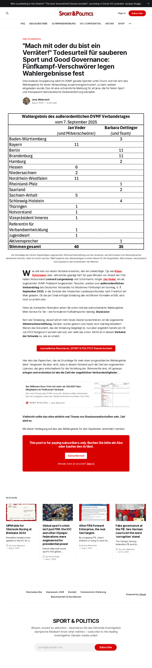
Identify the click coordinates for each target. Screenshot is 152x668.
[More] (130, 23)
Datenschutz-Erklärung (93, 592)
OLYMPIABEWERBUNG (64, 23)
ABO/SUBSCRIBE (38, 23)
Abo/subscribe (34, 592)
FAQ (23, 23)
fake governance (32, 39)
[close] (148, 3)
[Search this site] (7, 13)
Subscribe (137, 13)
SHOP (121, 23)
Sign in (122, 13)
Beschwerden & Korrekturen (66, 596)
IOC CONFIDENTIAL (90, 23)
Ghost (142, 594)
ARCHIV (109, 23)
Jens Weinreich (40, 99)
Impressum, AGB (55, 592)
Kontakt (72, 592)
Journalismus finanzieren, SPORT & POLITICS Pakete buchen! (76, 348)
